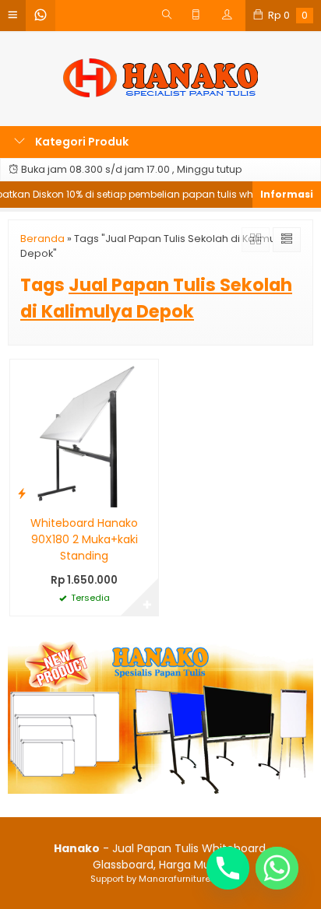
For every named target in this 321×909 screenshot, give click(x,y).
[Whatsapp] (277, 868)
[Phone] (227, 868)
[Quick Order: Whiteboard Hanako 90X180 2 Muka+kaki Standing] (22, 493)
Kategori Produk (81, 141)
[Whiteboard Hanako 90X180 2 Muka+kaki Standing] (84, 432)
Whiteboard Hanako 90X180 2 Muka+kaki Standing (84, 539)
